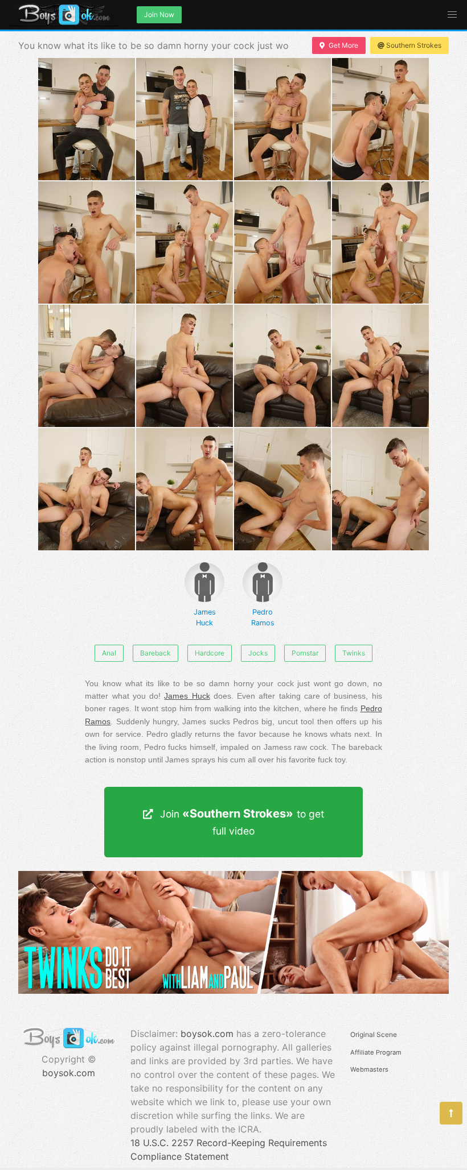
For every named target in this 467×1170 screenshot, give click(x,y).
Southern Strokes (413, 45)
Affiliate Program (376, 1052)
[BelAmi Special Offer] (233, 990)
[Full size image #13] (184, 489)
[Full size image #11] (380, 366)
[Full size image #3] (380, 119)
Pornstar (305, 653)
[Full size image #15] (380, 489)
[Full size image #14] (282, 489)
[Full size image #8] (86, 366)
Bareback (155, 653)
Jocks (258, 653)
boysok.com (68, 1072)
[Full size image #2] (282, 119)
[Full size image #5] (184, 242)
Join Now (159, 14)
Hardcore (209, 653)
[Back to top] (451, 1113)
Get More (343, 45)
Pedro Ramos (263, 617)
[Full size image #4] (86, 242)
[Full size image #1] (184, 119)
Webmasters (369, 1069)
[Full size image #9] (184, 366)
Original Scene (373, 1034)
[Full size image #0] (86, 119)
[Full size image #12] (86, 489)
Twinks (353, 653)
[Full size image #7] (380, 242)
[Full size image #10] (282, 366)
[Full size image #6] (282, 242)
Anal (109, 653)
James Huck (205, 617)
